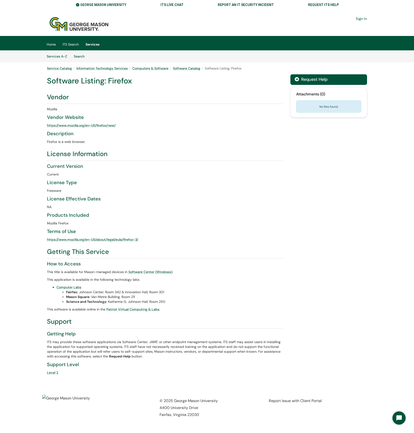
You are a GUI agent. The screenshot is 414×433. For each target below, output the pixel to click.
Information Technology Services (102, 68)
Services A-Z (57, 56)
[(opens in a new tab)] (79, 24)
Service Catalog (59, 68)
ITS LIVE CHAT (172, 5)
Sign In (361, 18)
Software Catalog (186, 68)
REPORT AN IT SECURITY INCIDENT (246, 5)
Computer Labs (69, 287)
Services (92, 44)
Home (51, 44)
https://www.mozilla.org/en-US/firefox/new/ (81, 125)
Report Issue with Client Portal (295, 400)
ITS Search (71, 44)
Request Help (314, 79)
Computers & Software (150, 68)
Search (81, 56)
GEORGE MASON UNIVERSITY (103, 5)
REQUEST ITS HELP (323, 5)
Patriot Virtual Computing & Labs (132, 309)
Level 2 (52, 372)
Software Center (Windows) (150, 272)
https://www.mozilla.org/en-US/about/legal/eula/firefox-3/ (92, 239)
